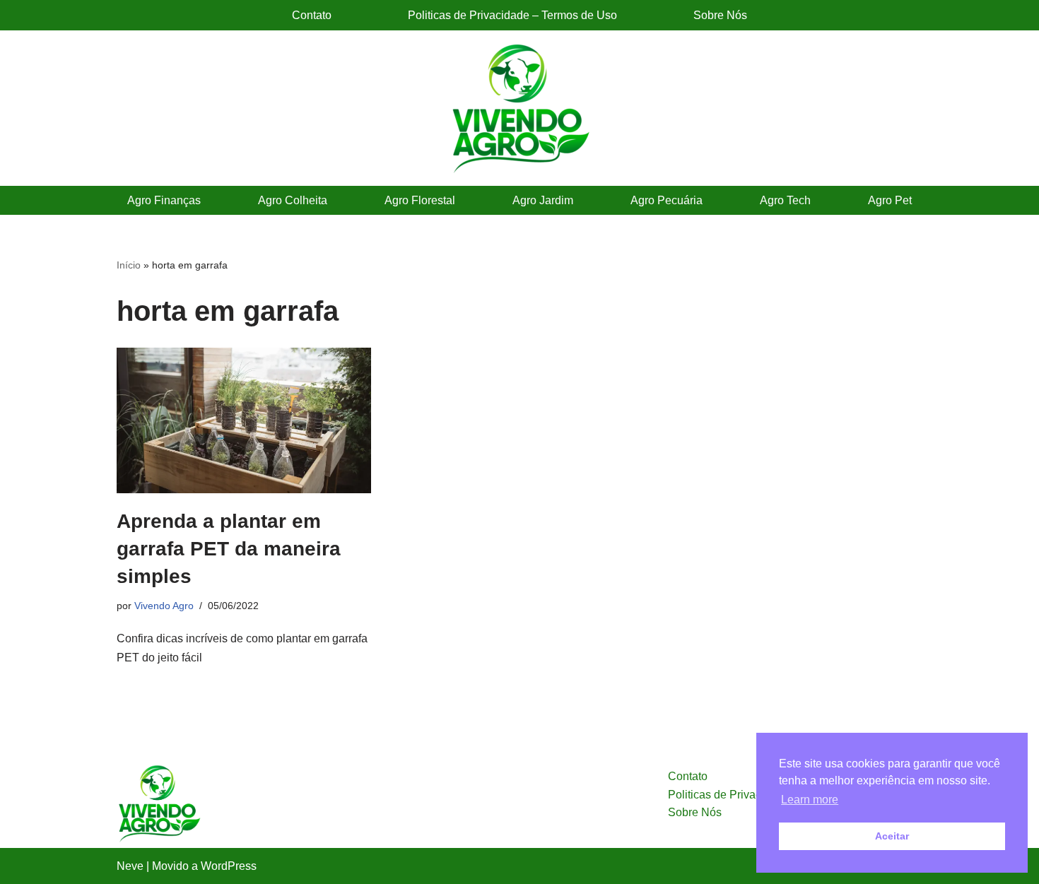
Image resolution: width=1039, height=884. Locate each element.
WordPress (229, 866)
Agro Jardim (542, 200)
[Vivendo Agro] (519, 108)
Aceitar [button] (892, 836)
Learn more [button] (809, 800)
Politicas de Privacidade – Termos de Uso (512, 15)
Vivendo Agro (164, 605)
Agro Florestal (420, 200)
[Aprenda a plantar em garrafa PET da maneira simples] (244, 420)
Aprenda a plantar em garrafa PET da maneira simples (229, 548)
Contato (311, 15)
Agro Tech (785, 200)
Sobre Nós (720, 15)
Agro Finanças (164, 200)
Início (129, 265)
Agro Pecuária (666, 200)
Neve (130, 866)
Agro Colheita (292, 200)
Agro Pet (890, 200)
